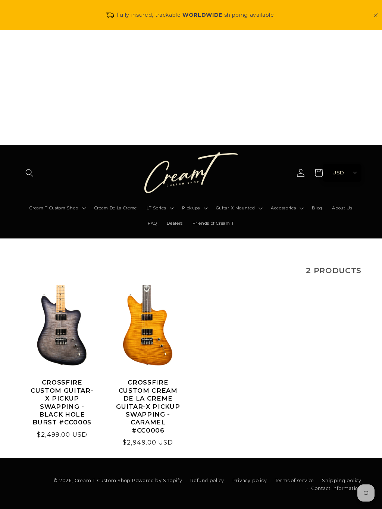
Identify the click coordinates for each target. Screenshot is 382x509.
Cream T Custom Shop (103, 480)
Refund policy (207, 481)
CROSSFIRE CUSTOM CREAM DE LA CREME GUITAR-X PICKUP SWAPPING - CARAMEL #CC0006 (148, 406)
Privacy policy (249, 481)
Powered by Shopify (157, 480)
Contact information (336, 488)
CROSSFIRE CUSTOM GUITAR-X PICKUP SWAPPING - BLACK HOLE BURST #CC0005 (62, 402)
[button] (29, 173)
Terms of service (294, 481)
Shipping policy (341, 481)
